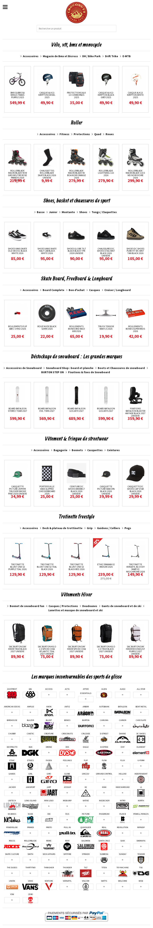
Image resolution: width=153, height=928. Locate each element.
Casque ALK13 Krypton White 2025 (135, 95)
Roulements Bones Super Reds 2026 (135, 329)
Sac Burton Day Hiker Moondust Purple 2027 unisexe (135, 650)
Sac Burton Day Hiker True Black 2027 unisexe (17, 649)
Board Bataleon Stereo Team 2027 (17, 409)
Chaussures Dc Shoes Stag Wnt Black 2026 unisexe (106, 252)
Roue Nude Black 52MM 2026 (46, 327)
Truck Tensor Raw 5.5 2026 (106, 327)
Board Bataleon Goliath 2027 (76, 409)
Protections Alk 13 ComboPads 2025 (76, 95)
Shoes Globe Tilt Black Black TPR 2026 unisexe (76, 251)
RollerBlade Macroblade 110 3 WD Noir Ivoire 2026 (135, 174)
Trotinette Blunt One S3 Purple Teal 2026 (17, 567)
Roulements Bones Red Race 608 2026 (76, 329)
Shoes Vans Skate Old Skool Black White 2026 (17, 251)
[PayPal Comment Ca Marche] (76, 916)
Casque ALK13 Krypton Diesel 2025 (46, 95)
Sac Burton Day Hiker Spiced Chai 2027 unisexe (76, 649)
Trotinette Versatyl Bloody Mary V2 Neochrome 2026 (135, 568)
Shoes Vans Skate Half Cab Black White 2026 (47, 251)
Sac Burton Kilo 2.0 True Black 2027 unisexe (106, 649)
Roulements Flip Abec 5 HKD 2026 (17, 327)
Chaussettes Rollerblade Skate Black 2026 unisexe (47, 174)
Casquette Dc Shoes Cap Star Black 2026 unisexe (135, 490)
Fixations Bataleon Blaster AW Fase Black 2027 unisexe (135, 412)
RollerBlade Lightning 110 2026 (106, 173)
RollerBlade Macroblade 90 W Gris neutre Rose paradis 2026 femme (17, 175)
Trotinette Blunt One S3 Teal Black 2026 (47, 567)
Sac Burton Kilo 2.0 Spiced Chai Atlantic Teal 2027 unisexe (47, 650)
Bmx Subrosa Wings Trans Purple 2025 (18, 95)
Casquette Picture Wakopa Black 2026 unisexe (106, 490)
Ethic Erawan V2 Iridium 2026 (106, 565)
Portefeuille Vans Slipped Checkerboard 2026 (47, 490)
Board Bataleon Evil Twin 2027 (47, 409)
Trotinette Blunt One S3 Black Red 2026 (76, 567)
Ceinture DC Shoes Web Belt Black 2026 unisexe (76, 490)
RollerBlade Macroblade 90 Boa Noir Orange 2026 (76, 174)
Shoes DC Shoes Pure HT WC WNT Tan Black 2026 (135, 251)
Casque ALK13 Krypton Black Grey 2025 (106, 95)
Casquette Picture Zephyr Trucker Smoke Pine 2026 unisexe (17, 490)
